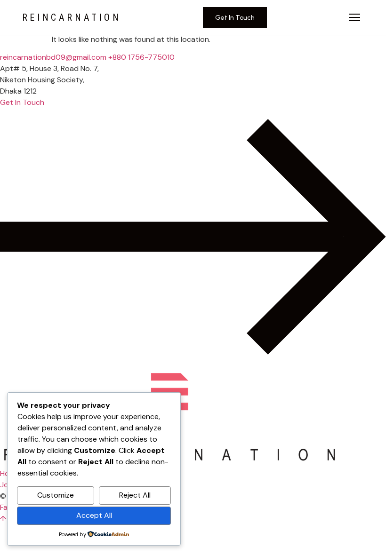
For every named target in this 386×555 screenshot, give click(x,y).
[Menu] (354, 17)
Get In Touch (235, 18)
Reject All (135, 495)
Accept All (94, 515)
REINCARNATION (71, 17)
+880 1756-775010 (141, 57)
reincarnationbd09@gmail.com (53, 57)
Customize (55, 495)
